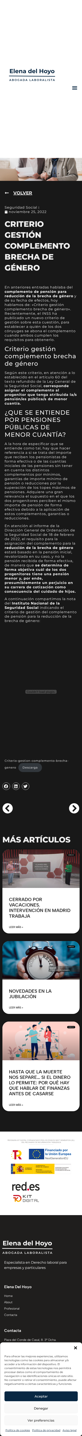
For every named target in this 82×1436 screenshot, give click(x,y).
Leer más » (16, 927)
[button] (75, 1348)
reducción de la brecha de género (39, 548)
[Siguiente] (60, 808)
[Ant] (21, 808)
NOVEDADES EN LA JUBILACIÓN (30, 993)
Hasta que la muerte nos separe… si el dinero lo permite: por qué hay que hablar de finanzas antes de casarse (39, 1083)
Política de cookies (17, 1430)
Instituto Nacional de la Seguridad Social (32, 605)
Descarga (30, 767)
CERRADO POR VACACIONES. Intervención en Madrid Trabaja (39, 908)
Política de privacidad (46, 1430)
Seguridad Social (21, 207)
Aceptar (41, 1396)
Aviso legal (70, 1430)
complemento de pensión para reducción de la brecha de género (39, 294)
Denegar (41, 1408)
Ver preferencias (41, 1420)
